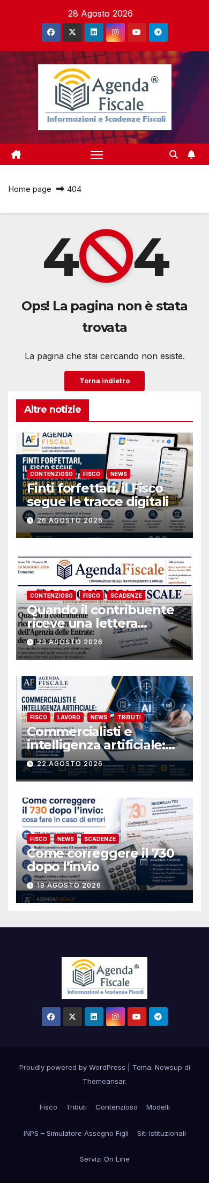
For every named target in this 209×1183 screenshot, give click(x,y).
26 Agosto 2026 (70, 520)
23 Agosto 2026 (70, 642)
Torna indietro (104, 381)
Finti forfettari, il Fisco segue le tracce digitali (97, 494)
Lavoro (68, 717)
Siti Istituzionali (161, 1133)
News (118, 474)
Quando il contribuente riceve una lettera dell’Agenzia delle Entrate (100, 630)
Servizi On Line (105, 1159)
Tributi (129, 717)
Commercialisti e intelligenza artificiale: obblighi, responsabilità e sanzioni (100, 751)
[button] (173, 154)
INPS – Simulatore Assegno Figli (76, 1133)
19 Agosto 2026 (69, 885)
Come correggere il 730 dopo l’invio (100, 859)
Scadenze (126, 595)
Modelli (158, 1107)
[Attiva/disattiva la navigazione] (97, 154)
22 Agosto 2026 (70, 764)
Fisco (91, 474)
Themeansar (104, 1081)
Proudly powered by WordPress (73, 1067)
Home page (29, 189)
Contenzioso (51, 474)
